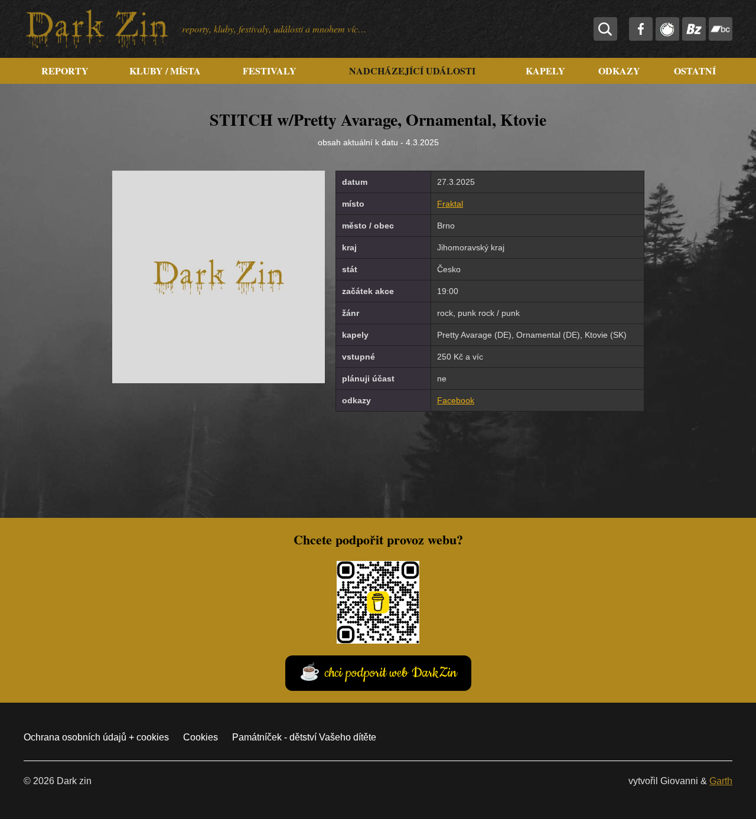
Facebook (455, 400)
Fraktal (450, 203)
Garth (720, 781)
